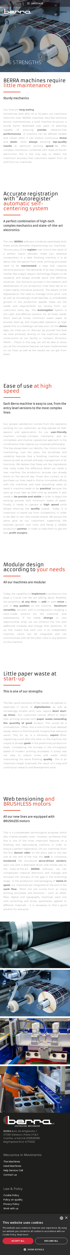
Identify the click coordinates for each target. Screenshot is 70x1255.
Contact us (10, 1174)
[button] (35, 1249)
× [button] (66, 1218)
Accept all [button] (18, 1240)
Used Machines (12, 1166)
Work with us (10, 1208)
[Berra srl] (17, 12)
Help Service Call (13, 1170)
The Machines (11, 1161)
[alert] (35, 1234)
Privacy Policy (11, 1204)
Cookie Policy (11, 1195)
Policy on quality (13, 1199)
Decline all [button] (51, 1240)
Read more (23, 1234)
